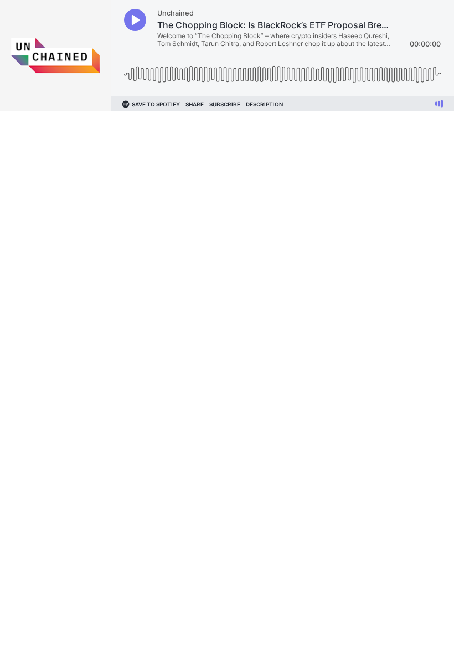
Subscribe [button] (224, 104)
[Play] (135, 20)
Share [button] (194, 104)
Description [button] (264, 104)
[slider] (282, 70)
